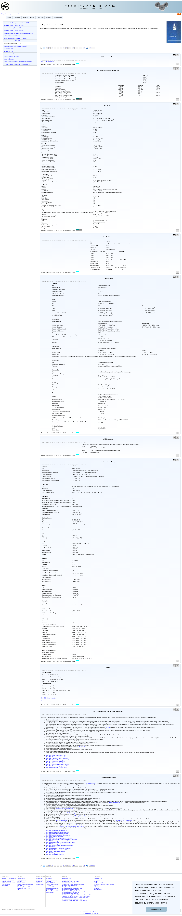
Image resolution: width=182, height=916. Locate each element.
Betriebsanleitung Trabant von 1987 (14, 30)
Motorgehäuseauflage (81, 816)
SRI (18, 889)
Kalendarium (21, 882)
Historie (19, 885)
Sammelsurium (98, 878)
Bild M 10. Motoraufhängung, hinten (56, 767)
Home (9, 17)
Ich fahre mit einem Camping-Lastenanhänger (17, 64)
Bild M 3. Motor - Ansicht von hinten (56, 757)
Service (32, 17)
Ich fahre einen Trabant (10, 54)
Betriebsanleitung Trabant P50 (12, 28)
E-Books (48, 17)
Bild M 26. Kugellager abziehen (55, 853)
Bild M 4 (107, 727)
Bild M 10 (82, 746)
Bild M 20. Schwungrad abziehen (55, 844)
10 (69, 48)
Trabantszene (6, 884)
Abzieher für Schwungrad (69, 813)
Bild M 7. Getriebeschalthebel (54, 763)
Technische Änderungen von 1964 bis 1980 (16, 22)
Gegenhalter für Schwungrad (64, 808)
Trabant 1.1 (39, 882)
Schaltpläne (97, 880)
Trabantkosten (50, 892)
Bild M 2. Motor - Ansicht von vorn (56, 755)
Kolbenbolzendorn (114, 802)
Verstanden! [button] (156, 909)
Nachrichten (16, 17)
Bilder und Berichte (51, 880)
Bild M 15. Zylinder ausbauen (54, 836)
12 (76, 48)
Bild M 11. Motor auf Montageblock (56, 830)
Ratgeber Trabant (8, 59)
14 (84, 48)
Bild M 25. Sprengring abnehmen (55, 851)
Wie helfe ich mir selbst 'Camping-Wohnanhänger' (18, 61)
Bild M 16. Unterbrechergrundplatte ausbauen (59, 838)
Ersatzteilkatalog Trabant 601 (25, 884)
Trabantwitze (49, 889)
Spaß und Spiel (98, 882)
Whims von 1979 (8, 48)
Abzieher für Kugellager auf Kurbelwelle (71, 826)
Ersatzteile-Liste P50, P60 (24, 888)
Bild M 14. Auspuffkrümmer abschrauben (58, 835)
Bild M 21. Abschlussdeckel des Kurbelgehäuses (59, 845)
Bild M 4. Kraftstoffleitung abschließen (57, 758)
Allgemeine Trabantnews (9, 878)
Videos (96, 885)
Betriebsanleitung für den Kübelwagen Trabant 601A (19, 33)
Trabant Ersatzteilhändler (53, 891)
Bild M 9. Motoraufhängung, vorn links (57, 766)
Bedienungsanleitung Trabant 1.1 (13, 35)
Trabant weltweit (6, 881)
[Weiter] (87, 48)
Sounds (96, 881)
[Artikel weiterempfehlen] (174, 55)
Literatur (19, 881)
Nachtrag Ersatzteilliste (23, 886)
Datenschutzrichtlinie (52, 888)
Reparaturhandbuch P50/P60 (12, 41)
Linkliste (48, 885)
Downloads (40, 17)
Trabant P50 (39, 878)
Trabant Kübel (40, 884)
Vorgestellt (5, 885)
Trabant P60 (39, 880)
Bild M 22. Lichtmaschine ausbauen (56, 847)
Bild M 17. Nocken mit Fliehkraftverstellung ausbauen (61, 839)
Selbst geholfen (21, 880)
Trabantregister (58, 17)
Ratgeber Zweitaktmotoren (11, 56)
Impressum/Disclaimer (52, 886)
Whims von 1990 (8, 51)
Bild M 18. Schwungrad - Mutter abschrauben (59, 841)
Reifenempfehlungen (11, 14)
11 (73, 48)
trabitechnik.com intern (8, 882)
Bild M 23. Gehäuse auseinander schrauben (58, 848)
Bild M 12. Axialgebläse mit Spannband (57, 832)
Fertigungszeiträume (52, 884)
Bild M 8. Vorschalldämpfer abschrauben (57, 764)
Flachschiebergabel (61, 820)
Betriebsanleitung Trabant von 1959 (14, 25)
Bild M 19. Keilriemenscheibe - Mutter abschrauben (61, 842)
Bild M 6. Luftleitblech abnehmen (55, 761)
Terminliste (49, 878)
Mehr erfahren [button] (161, 903)
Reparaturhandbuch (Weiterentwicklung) (15, 46)
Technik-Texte (21, 878)
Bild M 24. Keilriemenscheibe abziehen (57, 850)
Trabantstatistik (50, 882)
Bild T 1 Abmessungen (47, 61)
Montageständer (90, 783)
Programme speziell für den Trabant (104, 884)
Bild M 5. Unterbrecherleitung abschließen (58, 760)
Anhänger (96, 888)
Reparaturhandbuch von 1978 (12, 43)
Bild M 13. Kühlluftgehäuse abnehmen (57, 833)
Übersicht (92, 48)
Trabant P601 (40, 881)
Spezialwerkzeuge (46, 701)
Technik (25, 17)
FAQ (2, 14)
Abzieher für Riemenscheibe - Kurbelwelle (74, 825)
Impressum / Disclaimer (89, 911)
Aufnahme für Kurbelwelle (124, 820)
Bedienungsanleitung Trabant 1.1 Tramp (15, 38)
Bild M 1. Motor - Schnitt (48, 698)
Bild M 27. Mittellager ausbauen (55, 854)
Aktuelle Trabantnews (8, 880)
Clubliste (48, 881)
